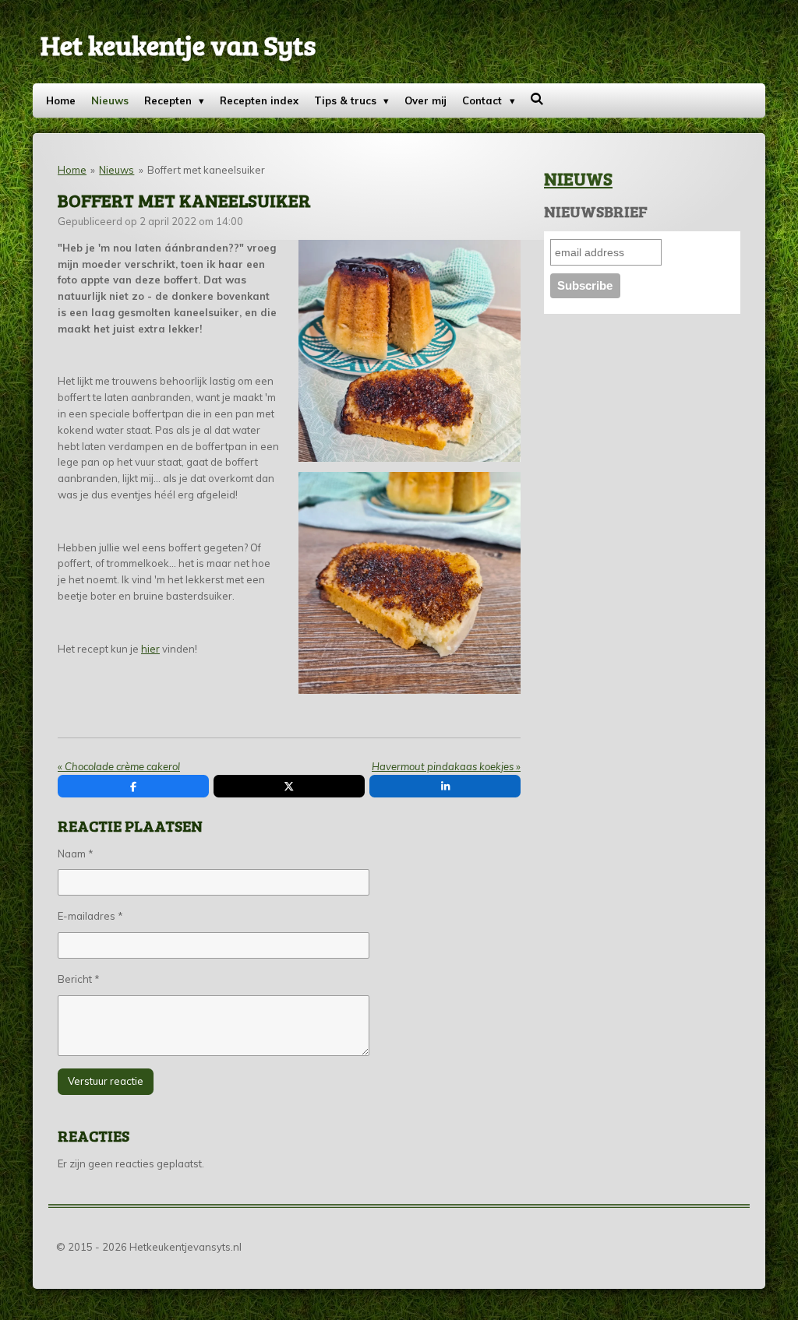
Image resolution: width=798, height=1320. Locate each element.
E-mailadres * (90, 916)
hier (150, 648)
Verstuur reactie (105, 1081)
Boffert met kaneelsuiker (206, 170)
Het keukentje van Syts (178, 44)
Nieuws (116, 170)
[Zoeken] (538, 99)
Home (72, 170)
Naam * (76, 853)
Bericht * (79, 979)
